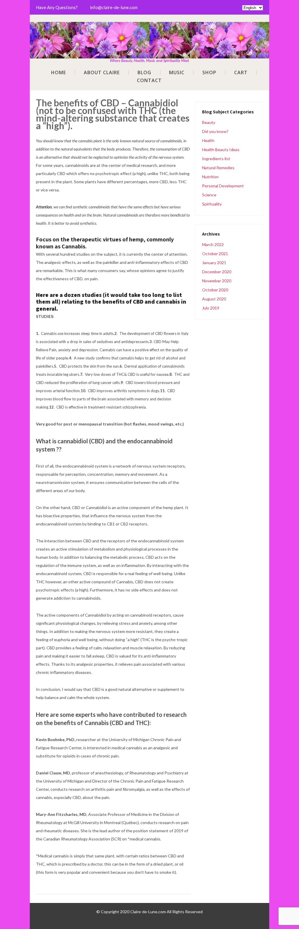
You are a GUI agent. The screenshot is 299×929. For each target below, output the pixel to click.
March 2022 (213, 244)
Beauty (208, 122)
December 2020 (216, 271)
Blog (144, 72)
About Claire (102, 72)
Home (58, 72)
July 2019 (210, 307)
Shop (209, 72)
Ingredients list (216, 158)
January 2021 (214, 262)
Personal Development (223, 185)
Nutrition (210, 176)
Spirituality (212, 203)
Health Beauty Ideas (220, 149)
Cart (241, 72)
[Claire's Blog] (149, 25)
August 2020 (214, 298)
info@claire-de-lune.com (114, 7)
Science (209, 194)
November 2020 (216, 280)
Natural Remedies (218, 167)
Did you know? (215, 131)
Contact (149, 80)
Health (208, 140)
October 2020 (215, 289)
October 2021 (215, 253)
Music (177, 72)
